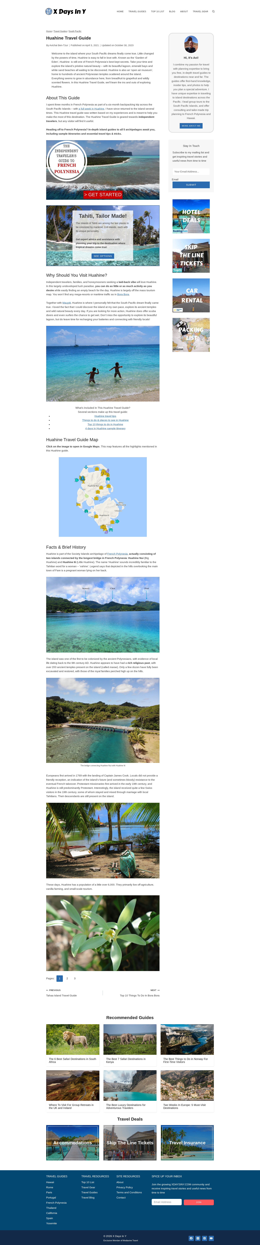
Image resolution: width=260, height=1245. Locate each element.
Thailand (51, 1207)
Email (175, 179)
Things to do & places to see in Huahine (105, 420)
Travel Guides (137, 11)
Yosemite (51, 1223)
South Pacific (75, 31)
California (51, 1213)
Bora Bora (123, 294)
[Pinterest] (204, 1238)
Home (120, 11)
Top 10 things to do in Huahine (105, 424)
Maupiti (66, 302)
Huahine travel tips (105, 416)
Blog (172, 11)
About (184, 11)
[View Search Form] (213, 11)
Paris (49, 1192)
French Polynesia (117, 553)
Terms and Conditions (129, 1192)
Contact (121, 1197)
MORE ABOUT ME (191, 126)
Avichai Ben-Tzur (58, 45)
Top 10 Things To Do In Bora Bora (139, 993)
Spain (49, 1218)
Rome (49, 1187)
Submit (191, 184)
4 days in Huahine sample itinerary (105, 428)
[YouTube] (211, 1238)
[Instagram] (197, 1238)
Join (199, 1202)
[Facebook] (191, 1238)
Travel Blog (88, 1197)
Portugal (51, 1197)
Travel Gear (200, 11)
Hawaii (50, 1182)
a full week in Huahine (91, 108)
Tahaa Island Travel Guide (61, 993)
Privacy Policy (124, 1187)
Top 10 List (157, 11)
